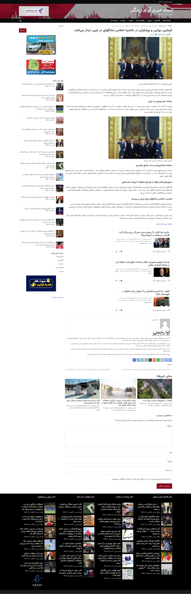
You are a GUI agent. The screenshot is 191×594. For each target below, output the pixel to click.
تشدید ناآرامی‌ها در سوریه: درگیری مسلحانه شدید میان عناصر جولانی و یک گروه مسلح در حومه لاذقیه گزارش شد (119, 403)
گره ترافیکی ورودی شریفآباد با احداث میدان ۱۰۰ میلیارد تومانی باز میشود (37, 232)
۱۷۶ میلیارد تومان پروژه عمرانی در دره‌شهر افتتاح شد (37, 84)
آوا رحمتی (153, 34)
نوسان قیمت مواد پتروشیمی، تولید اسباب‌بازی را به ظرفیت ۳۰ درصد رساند (70, 518)
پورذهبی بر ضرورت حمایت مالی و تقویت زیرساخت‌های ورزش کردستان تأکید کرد (37, 153)
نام (170, 452)
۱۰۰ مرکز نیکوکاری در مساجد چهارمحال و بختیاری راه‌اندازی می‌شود (39, 141)
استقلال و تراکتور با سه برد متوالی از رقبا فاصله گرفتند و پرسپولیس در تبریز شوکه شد (37, 107)
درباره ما (123, 20)
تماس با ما (114, 20)
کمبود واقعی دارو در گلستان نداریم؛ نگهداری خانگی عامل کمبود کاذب (110, 572)
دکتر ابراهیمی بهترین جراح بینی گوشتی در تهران (39, 208)
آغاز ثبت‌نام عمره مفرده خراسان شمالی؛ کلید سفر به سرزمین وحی (83, 401)
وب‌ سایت (168, 470)
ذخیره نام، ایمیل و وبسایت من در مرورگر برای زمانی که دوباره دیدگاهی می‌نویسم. (140, 479)
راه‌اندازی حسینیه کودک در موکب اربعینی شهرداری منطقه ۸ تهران (70, 545)
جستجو (60, 26)
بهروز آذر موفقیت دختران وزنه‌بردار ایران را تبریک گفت (37, 197)
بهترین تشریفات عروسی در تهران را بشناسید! (40, 118)
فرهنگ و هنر (140, 20)
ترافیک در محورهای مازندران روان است (157, 400)
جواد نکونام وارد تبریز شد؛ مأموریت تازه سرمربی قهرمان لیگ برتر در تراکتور (36, 221)
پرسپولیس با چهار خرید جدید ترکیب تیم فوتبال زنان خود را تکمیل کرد (38, 130)
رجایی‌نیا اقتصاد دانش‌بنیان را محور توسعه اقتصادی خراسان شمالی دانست (38, 187)
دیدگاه (169, 426)
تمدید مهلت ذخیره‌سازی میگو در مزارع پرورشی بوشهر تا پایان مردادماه (109, 521)
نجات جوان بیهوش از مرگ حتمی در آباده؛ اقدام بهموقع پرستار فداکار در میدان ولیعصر (109, 545)
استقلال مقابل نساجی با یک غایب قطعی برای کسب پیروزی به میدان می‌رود (38, 175)
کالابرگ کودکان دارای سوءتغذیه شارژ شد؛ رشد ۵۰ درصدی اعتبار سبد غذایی (148, 543)
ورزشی (149, 20)
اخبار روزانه (169, 364)
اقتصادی (157, 20)
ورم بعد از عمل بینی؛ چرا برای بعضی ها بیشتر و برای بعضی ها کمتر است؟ (38, 96)
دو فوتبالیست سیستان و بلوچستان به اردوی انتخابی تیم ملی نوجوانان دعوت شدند (37, 243)
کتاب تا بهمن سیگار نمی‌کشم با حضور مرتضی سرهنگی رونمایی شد (37, 164)
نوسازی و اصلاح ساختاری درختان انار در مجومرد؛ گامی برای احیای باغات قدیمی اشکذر (148, 555)
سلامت (131, 20)
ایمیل (169, 461)
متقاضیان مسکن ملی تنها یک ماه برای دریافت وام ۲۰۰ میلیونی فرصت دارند (148, 567)
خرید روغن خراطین (57, 297)
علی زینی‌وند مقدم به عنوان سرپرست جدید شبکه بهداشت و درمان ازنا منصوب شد (109, 533)
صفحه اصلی (167, 20)
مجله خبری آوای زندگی (151, 9)
